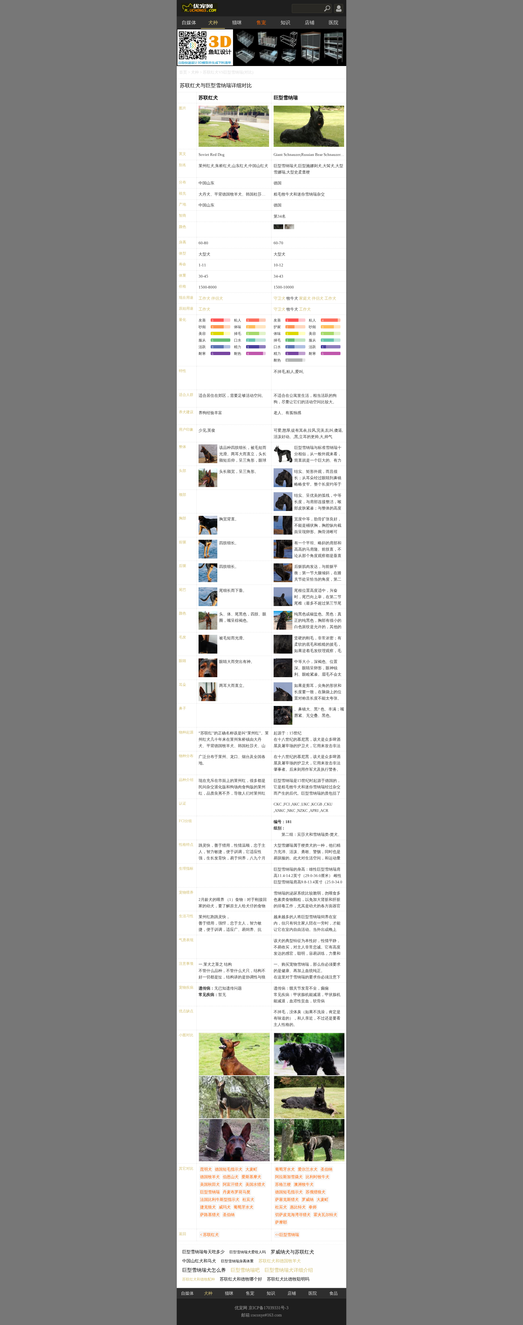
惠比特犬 (298, 1207)
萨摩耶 (281, 1222)
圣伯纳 (229, 1214)
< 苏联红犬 (209, 1234)
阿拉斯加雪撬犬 (289, 1177)
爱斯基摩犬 (251, 1177)
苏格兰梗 (283, 1184)
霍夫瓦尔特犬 (325, 1214)
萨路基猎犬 (210, 1214)
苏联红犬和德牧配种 (198, 1279)
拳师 (313, 1207)
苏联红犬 (208, 97)
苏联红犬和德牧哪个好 (241, 1279)
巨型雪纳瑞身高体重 (237, 1261)
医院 (333, 22)
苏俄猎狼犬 (315, 1192)
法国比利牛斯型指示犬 (219, 1199)
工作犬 (204, 298)
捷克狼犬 (208, 1207)
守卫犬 (279, 298)
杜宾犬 (248, 1199)
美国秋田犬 (210, 1184)
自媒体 (189, 22)
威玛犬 (225, 1207)
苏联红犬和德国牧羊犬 (279, 1261)
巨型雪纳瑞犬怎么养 (204, 1270)
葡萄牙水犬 (243, 1207)
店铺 (309, 22)
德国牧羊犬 (210, 1177)
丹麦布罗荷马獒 (236, 1192)
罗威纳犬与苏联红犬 (292, 1251)
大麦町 (251, 1169)
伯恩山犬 (230, 1177)
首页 (183, 72)
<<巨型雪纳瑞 (287, 1234)
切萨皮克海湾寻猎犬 (293, 1214)
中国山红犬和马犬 (199, 1261)
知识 (285, 22)
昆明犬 (206, 1169)
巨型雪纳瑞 (286, 97)
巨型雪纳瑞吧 (245, 1270)
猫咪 (237, 22)
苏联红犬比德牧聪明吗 (288, 1279)
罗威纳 (308, 1199)
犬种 (213, 22)
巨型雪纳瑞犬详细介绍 (289, 1270)
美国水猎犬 (255, 1184)
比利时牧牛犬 (317, 1177)
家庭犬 (305, 298)
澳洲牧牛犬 (304, 1184)
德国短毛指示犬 (228, 1169)
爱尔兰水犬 (307, 1169)
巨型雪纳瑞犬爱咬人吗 (247, 1252)
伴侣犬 (217, 298)
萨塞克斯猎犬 (287, 1199)
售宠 (261, 22)
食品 (333, 1293)
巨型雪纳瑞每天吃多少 (203, 1252)
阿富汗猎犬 (232, 1184)
